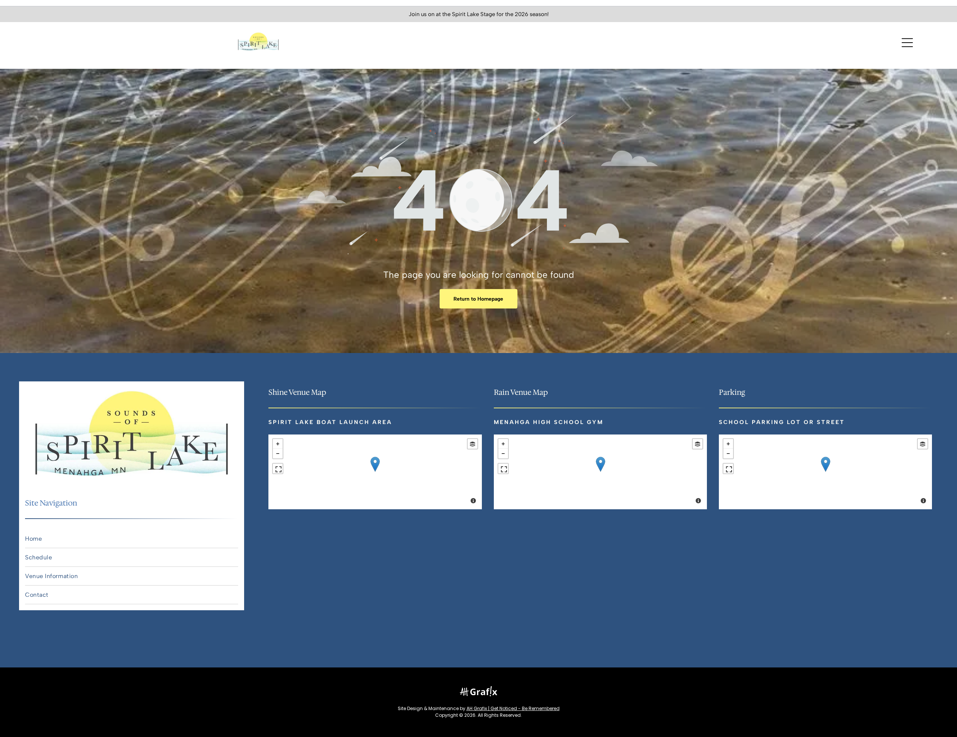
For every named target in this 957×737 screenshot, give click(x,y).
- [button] (278, 453)
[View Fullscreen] (278, 468)
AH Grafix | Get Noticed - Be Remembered (513, 708)
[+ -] (374, 471)
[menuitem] (131, 538)
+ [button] (278, 444)
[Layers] (472, 444)
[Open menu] (907, 42)
